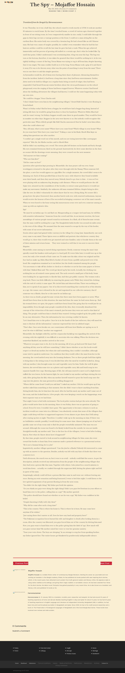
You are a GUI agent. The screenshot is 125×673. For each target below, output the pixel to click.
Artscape (69, 651)
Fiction (62, 9)
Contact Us (105, 663)
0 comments (72, 9)
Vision (17, 663)
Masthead (24, 663)
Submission (32, 663)
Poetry (16, 648)
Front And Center (45, 648)
